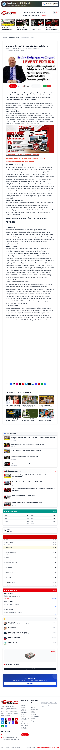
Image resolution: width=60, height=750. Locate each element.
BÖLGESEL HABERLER (24, 728)
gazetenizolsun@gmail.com (11, 735)
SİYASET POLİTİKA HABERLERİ (31, 15)
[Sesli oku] (33, 86)
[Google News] (23, 86)
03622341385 (6, 606)
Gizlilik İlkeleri (35, 716)
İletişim (33, 718)
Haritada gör (54, 598)
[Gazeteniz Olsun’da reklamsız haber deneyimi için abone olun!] (30, 139)
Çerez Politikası (33, 706)
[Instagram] (17, 384)
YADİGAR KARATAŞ (12, 627)
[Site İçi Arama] (54, 12)
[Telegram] (26, 384)
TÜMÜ (54, 618)
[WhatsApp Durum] (42, 384)
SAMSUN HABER (23, 715)
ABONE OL (30, 683)
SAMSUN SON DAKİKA (29, 12)
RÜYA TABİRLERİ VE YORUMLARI (42, 10)
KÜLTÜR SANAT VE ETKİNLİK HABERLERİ (24, 710)
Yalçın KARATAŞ (11, 622)
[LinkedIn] (32, 384)
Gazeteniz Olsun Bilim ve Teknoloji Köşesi (17, 632)
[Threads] (20, 384)
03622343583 (6, 598)
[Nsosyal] (36, 384)
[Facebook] (11, 384)
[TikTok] (29, 384)
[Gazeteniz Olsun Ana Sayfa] (9, 13)
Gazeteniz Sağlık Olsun (13, 642)
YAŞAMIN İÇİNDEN (14, 37)
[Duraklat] (36, 86)
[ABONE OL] (58, 12)
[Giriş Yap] (56, 12)
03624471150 (6, 613)
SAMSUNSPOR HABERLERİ (25, 10)
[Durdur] (39, 86)
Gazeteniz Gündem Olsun (14, 637)
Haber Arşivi (24, 731)
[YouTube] (23, 384)
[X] (14, 384)
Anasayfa (5, 37)
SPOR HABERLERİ (41, 12)
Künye (33, 721)
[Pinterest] (39, 384)
